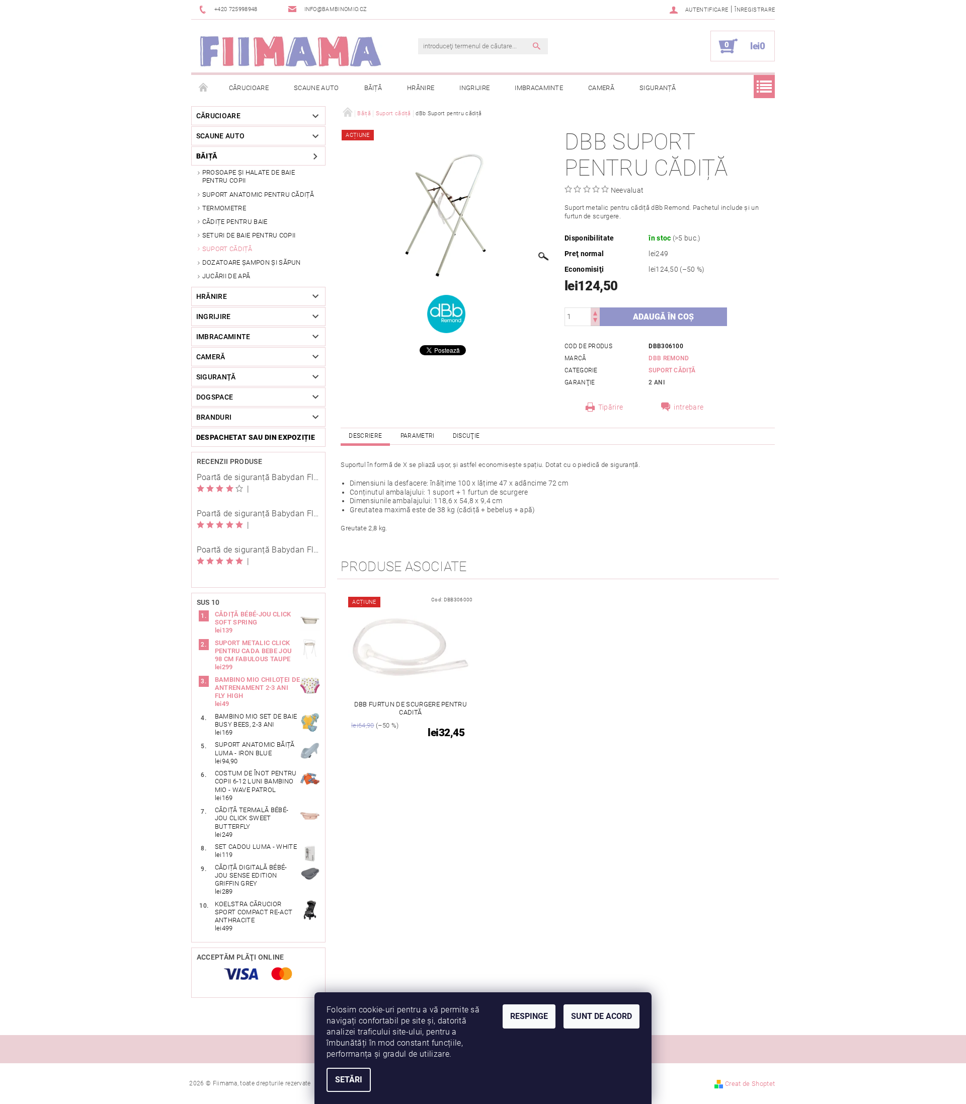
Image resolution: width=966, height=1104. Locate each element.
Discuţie (466, 435)
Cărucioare (249, 88)
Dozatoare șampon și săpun (251, 262)
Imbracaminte (539, 88)
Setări (348, 1079)
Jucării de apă (226, 276)
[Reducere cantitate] (595, 321)
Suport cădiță (227, 249)
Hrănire (420, 88)
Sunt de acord (601, 1016)
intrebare (688, 407)
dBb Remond (669, 358)
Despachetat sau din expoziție (255, 437)
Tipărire (610, 407)
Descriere (365, 435)
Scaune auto (316, 88)
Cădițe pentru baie (235, 221)
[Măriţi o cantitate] (595, 312)
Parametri (417, 435)
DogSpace (214, 397)
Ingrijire (474, 88)
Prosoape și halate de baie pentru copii (248, 176)
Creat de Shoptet (750, 1083)
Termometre (224, 208)
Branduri (214, 417)
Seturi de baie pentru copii (249, 235)
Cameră (601, 88)
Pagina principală (203, 88)
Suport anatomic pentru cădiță (258, 194)
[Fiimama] (290, 51)
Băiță (373, 88)
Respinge (529, 1016)
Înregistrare (755, 10)
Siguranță (657, 88)
